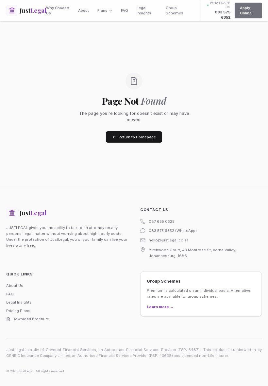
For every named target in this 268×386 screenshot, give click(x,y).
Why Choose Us (57, 10)
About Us (14, 285)
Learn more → (160, 307)
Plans (102, 10)
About (83, 10)
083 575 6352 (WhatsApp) (173, 230)
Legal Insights (144, 10)
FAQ (124, 10)
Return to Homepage (137, 137)
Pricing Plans (18, 310)
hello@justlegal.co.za (169, 240)
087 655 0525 (162, 221)
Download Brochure (30, 319)
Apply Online (246, 10)
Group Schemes (174, 10)
